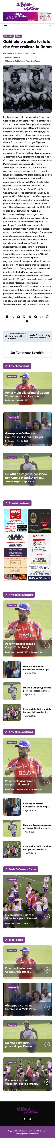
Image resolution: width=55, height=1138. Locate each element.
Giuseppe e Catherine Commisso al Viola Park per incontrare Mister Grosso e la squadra (25, 439)
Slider (18, 36)
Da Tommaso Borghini (12, 53)
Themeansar (33, 1133)
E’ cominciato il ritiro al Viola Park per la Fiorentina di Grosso (37, 712)
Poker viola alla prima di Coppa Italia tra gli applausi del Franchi (27, 396)
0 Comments (36, 652)
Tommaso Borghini (30, 353)
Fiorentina (8, 36)
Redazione (9, 400)
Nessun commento (12, 57)
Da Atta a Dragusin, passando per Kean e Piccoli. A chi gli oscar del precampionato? (26, 477)
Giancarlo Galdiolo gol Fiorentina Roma (23, 61)
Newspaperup (21, 1133)
